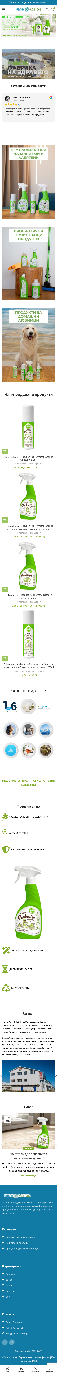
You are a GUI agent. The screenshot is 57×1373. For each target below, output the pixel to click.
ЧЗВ (35, 1361)
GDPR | (47, 1357)
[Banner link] (28, 182)
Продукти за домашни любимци (29, 671)
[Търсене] (47, 9)
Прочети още (28, 1175)
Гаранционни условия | (31, 1357)
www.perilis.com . (38, 1032)
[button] (5, 658)
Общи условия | (10, 1357)
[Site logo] (28, 9)
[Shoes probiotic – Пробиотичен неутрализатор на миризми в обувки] (28, 427)
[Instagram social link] (12, 1342)
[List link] (28, 1237)
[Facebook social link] (5, 1342)
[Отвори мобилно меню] (3, 9)
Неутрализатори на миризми (28, 463)
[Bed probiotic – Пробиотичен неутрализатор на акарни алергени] (28, 565)
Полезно (28, 1148)
